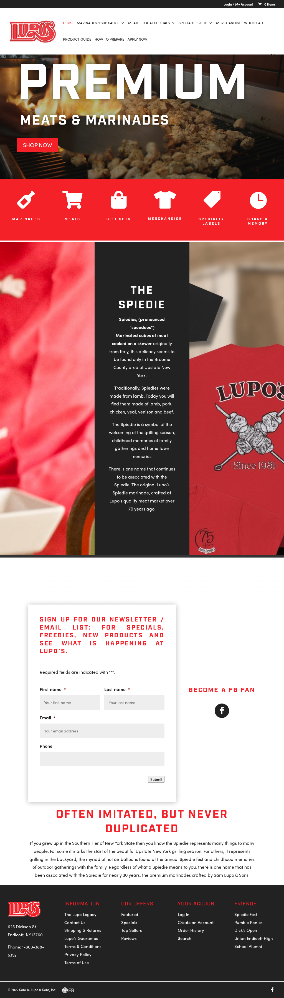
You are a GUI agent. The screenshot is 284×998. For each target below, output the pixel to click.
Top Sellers (131, 930)
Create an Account (196, 922)
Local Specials (156, 23)
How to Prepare (109, 39)
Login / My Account (238, 5)
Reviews (129, 938)
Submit (156, 779)
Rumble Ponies (248, 922)
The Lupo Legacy (80, 914)
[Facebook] (272, 989)
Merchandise (228, 23)
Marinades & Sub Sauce (98, 23)
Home (68, 23)
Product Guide (77, 39)
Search (184, 938)
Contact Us (74, 922)
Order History (191, 930)
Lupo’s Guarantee (81, 938)
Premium (133, 84)
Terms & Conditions (83, 946)
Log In (183, 914)
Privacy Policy (78, 954)
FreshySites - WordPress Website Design (68, 990)
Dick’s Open (245, 930)
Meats (133, 23)
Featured (129, 914)
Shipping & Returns (82, 930)
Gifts (202, 23)
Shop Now (37, 145)
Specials (186, 23)
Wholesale (254, 23)
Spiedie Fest (245, 914)
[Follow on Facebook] (222, 711)
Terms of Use (76, 962)
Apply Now (137, 39)
